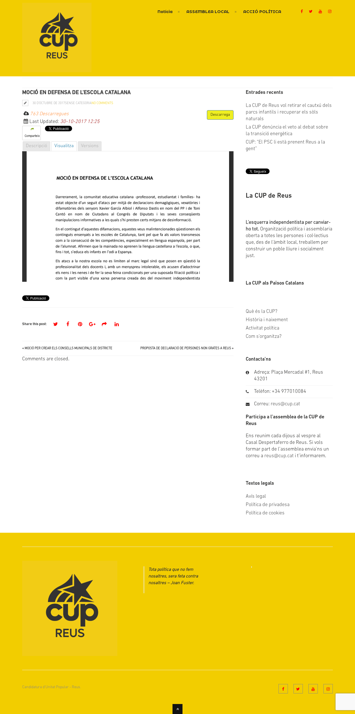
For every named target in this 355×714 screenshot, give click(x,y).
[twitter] (311, 12)
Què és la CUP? (261, 311)
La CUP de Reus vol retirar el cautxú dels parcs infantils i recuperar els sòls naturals (289, 112)
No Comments (102, 103)
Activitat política (262, 328)
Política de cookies (265, 513)
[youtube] (320, 12)
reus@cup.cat (285, 404)
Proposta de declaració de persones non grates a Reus (185, 348)
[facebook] (301, 12)
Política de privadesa (268, 504)
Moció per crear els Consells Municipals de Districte (68, 348)
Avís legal (256, 496)
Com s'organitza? (264, 336)
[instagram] (330, 12)
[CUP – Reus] (57, 68)
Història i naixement (267, 320)
